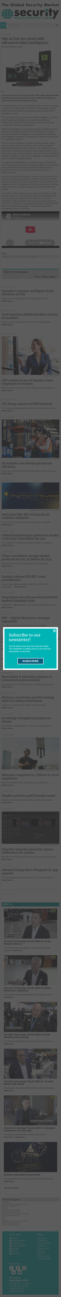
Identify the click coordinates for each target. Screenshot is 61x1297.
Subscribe (30, 661)
